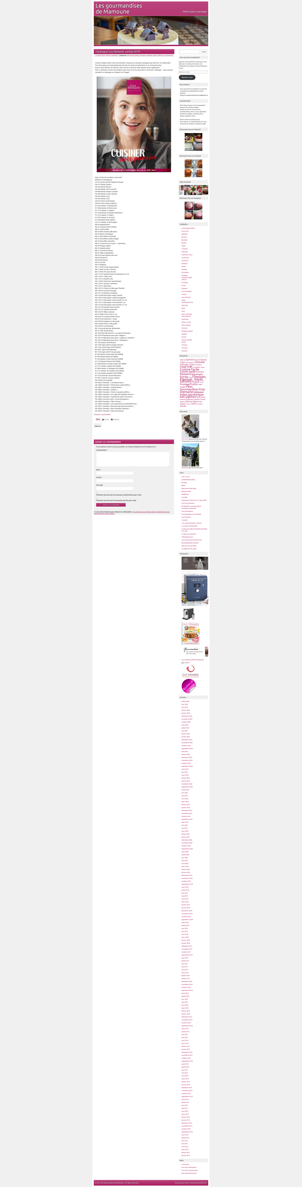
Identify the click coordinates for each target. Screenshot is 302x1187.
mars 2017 (185, 973)
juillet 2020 (185, 855)
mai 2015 (185, 1037)
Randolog (185, 468)
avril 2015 (185, 1040)
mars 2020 (185, 866)
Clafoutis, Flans (187, 255)
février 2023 (186, 778)
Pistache (183, 399)
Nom (98, 470)
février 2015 (186, 1046)
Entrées (184, 269)
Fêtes (189, 386)
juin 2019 (185, 893)
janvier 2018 (186, 943)
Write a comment (112, 55)
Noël (183, 308)
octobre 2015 (186, 1023)
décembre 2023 (187, 757)
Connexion (185, 1164)
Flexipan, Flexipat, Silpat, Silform (151, 55)
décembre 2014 (187, 1052)
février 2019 (186, 905)
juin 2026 (185, 704)
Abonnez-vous (187, 77)
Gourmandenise (187, 511)
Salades (184, 334)
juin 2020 (185, 858)
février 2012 (186, 1152)
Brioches (197, 360)
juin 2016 (185, 999)
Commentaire (102, 450)
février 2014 (186, 1082)
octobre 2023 (186, 763)
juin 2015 (185, 1034)
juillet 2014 (185, 1067)
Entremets (185, 272)
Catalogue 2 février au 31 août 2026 (194, 500)
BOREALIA (185, 494)
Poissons (185, 328)
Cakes (184, 246)
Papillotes (185, 319)
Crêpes (203, 367)
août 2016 (185, 993)
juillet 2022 (185, 790)
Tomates (200, 404)
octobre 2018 (186, 916)
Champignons (190, 362)
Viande (183, 406)
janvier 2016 (186, 1014)
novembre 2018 (187, 914)
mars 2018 (185, 937)
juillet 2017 (185, 961)
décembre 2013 (187, 1088)
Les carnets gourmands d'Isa (192, 540)
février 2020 (186, 869)
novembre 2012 (187, 1126)
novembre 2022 (187, 784)
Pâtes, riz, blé (186, 322)
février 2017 (186, 975)
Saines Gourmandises (189, 546)
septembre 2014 (187, 1061)
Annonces (130, 55)
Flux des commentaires (190, 1170)
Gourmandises (187, 291)
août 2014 (185, 1064)
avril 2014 (185, 1076)
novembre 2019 (187, 878)
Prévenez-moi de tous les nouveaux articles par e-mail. (116, 500)
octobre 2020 (186, 846)
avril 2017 (185, 970)
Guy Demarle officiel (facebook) (193, 660)
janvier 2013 (186, 1120)
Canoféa (184, 249)
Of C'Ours (185, 439)
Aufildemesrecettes (188, 480)
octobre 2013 (186, 1093)
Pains (203, 397)
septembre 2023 (187, 766)
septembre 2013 (187, 1096)
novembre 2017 (187, 949)
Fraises (202, 382)
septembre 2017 (187, 955)
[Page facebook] (193, 190)
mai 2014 (185, 1073)
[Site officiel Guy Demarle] (194, 671)
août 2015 (185, 1029)
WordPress (203, 1183)
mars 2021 (185, 831)
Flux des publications (189, 1167)
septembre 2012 (187, 1132)
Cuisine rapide (188, 371)
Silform (188, 402)
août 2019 (185, 887)
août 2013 (185, 1099)
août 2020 (185, 852)
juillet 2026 (185, 701)
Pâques (182, 402)
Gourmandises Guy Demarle (191, 514)
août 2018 (185, 922)
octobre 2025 (186, 722)
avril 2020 (185, 863)
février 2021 (186, 834)
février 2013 (186, 1117)
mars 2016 (185, 1008)
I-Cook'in (185, 520)
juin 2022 (185, 793)
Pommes (196, 399)
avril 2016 (185, 1005)
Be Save (184, 237)
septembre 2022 (187, 787)
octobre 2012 (186, 1129)
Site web (99, 485)
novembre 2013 (187, 1090)
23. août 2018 (100, 55)
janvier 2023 (186, 781)
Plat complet (186, 325)
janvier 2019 (186, 908)
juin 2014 (185, 1070)
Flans (190, 377)
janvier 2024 (186, 754)
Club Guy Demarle (188, 503)
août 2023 (185, 769)
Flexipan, (97, 414)
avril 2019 (185, 899)
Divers (137, 55)
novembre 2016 (187, 984)
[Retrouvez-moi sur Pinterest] (193, 141)
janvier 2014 (186, 1085)
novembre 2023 (187, 760)
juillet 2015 (185, 1031)
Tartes (194, 404)
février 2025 (186, 734)
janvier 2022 (186, 807)
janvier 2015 (186, 1049)
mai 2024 (185, 751)
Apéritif (189, 360)
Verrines (184, 348)
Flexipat (195, 382)
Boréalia (184, 240)
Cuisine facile (189, 369)
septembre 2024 (187, 748)
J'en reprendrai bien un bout (192, 523)
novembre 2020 (187, 843)
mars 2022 (185, 801)
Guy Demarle (168, 55)
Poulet (202, 399)
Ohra (183, 311)
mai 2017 (185, 967)
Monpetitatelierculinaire (190, 543)
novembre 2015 (187, 1020)
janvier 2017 (186, 978)
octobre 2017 (186, 952)
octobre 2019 (186, 881)
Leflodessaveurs (187, 537)
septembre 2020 (187, 849)
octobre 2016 (186, 987)
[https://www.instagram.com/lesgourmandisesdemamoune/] (193, 210)
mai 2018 (185, 931)
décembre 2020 (187, 840)
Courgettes (196, 367)
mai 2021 (185, 828)
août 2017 (185, 958)
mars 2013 (185, 1114)
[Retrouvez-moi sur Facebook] (193, 168)
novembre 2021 (187, 813)
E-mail (99, 477)
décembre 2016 (187, 981)
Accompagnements (188, 228)
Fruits (184, 285)
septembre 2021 (187, 819)
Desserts (185, 263)
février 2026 (186, 710)
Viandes (184, 351)
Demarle (200, 372)
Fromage (185, 282)
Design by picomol (182, 1183)
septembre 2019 (187, 884)
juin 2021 (185, 825)
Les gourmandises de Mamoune (119, 9)
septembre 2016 (187, 990)
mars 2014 (185, 1079)
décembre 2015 (187, 1017)
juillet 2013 (185, 1102)
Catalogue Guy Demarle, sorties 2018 (118, 51)
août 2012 (185, 1135)
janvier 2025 (186, 737)
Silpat (195, 402)
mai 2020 (185, 860)
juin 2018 (185, 928)
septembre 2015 (187, 1026)
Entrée (184, 377)
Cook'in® (185, 260)
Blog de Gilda (186, 491)
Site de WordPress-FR (189, 1173)
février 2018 (186, 940)
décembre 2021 (187, 810)
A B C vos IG (186, 477)
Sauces (184, 337)
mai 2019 (185, 896)
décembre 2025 (187, 716)
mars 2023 (185, 775)
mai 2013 (185, 1108)
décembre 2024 (187, 740)
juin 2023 (185, 772)
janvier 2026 (186, 713)
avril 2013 (185, 1111)
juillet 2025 (185, 728)
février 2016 (186, 1011)
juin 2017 (185, 964)
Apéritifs (185, 234)
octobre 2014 (186, 1058)
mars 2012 (185, 1149)
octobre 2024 (186, 745)
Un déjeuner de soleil (189, 549)
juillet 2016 (185, 996)
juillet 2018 (185, 925)
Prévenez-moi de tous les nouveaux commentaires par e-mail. (119, 495)
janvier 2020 (186, 872)
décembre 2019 (187, 875)
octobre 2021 (186, 816)
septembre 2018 (187, 919)
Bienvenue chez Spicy (189, 488)
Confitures (185, 258)
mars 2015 (185, 1043)
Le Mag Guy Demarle (189, 534)
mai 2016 (185, 1002)
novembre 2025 (187, 719)
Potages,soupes (187, 331)
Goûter (184, 294)
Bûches (184, 243)
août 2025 (185, 725)
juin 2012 (185, 1141)
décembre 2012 (187, 1123)
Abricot (182, 360)
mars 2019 (185, 902)
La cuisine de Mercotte (189, 526)
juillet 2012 (185, 1138)
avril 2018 (185, 934)
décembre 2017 (187, 946)
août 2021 (185, 822)
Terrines (184, 345)
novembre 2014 (187, 1055)
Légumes (185, 305)
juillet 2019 (185, 890)
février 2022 (186, 804)
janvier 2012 (186, 1155)
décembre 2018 (187, 911)
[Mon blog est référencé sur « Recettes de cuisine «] (194, 686)
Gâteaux (184, 288)
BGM (183, 485)
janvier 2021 (186, 837)
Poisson (189, 399)
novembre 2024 (187, 743)
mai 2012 (185, 1144)
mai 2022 (185, 796)
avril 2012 (185, 1146)
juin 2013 (185, 1105)
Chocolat (185, 252)
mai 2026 (185, 707)
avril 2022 (185, 799)
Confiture (198, 365)
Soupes (188, 404)
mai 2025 (185, 731)
